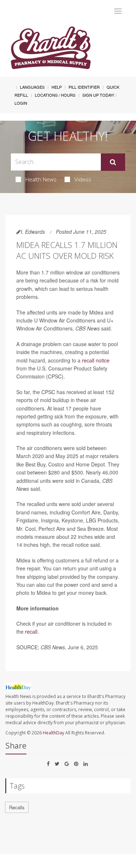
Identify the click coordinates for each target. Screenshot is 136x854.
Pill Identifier (84, 87)
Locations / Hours (55, 95)
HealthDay (53, 733)
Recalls (17, 807)
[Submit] (113, 162)
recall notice (96, 360)
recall (31, 631)
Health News (41, 179)
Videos (82, 179)
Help (56, 87)
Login (21, 103)
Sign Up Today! (98, 95)
